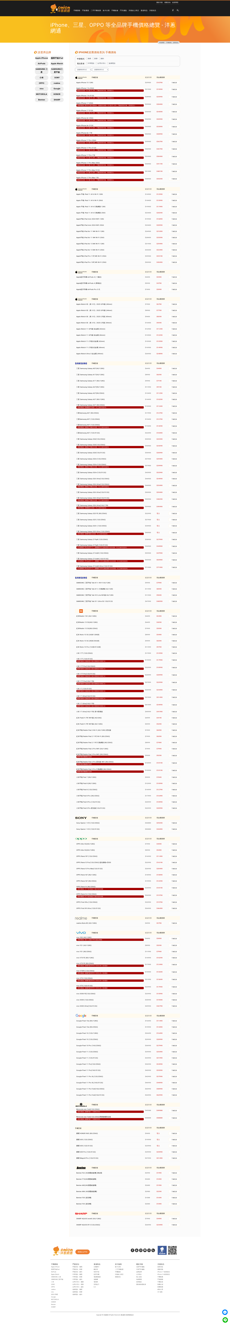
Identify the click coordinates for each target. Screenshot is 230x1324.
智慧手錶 (96, 1272)
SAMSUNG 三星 (42, 70)
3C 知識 (159, 1292)
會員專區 (175, 2)
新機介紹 (160, 1284)
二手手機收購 (96, 10)
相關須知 (167, 2)
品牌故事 (139, 1272)
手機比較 (160, 1282)
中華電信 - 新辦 (77, 1277)
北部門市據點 (140, 1267)
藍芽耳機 (96, 1274)
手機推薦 (160, 1277)
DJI (95, 1287)
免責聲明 (139, 1279)
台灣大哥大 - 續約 (78, 1287)
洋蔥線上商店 (134, 10)
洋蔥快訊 (152, 10)
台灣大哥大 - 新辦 (78, 1284)
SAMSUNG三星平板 (57, 70)
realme (57, 83)
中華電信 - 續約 (77, 1279)
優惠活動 (160, 1269)
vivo (42, 89)
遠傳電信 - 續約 (77, 1294)
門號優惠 (85, 10)
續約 (102, 58)
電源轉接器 (97, 1277)
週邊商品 (144, 10)
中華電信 (90, 63)
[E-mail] (149, 1250)
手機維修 (114, 10)
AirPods (41, 63)
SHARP (57, 100)
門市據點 (123, 10)
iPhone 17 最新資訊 (163, 1272)
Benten (41, 100)
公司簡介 (139, 1274)
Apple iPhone (41, 58)
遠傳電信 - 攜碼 (77, 1289)
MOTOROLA (41, 94)
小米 (42, 78)
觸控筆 (96, 1269)
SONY (57, 78)
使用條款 (139, 1282)
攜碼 (89, 58)
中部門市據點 (140, 1269)
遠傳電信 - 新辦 (77, 1292)
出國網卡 (96, 1267)
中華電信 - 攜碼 (77, 1274)
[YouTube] (136, 1250)
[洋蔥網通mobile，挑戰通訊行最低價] (60, 8)
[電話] (153, 1250)
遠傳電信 (111, 63)
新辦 (96, 58)
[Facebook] (132, 1250)
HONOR (57, 94)
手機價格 (76, 10)
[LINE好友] (145, 1250)
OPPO (41, 83)
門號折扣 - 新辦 (77, 1269)
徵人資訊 (139, 1277)
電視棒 (96, 1282)
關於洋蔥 (160, 2)
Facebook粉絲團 (162, 1250)
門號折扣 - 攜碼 (77, 1267)
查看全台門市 (82, 1252)
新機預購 (160, 1287)
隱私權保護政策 (141, 1284)
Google (57, 89)
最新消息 (160, 1267)
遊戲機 (96, 1279)
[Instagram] (141, 1250)
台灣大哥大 (101, 63)
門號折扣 (76, 1264)
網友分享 (160, 1289)
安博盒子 (96, 1284)
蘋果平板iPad (57, 58)
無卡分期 (106, 10)
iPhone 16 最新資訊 (163, 1274)
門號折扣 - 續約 (77, 1272)
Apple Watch (57, 63)
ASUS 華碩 (54, 1294)
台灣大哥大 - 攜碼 (78, 1282)
